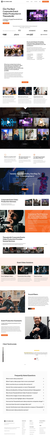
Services (27, 1)
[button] (25, 378)
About (31, 1)
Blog (39, 1)
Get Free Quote (45, 1)
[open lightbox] (8, 122)
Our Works (35, 1)
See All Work (31, 228)
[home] (6, 1)
